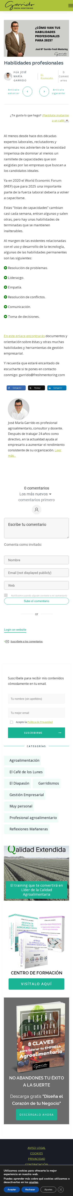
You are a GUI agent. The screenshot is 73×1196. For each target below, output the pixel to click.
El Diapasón (19, 783)
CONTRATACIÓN (36, 1164)
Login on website (15, 629)
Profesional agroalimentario (33, 817)
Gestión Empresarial (27, 794)
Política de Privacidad (40, 722)
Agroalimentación (24, 760)
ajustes (33, 1182)
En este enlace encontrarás (24, 336)
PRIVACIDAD (36, 1159)
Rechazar (30, 1189)
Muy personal (21, 806)
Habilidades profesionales (33, 63)
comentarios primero (36, 499)
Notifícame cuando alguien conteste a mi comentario (39, 595)
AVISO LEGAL (37, 1148)
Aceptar (12, 1189)
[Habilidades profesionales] (36, 38)
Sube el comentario (36, 601)
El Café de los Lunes (26, 771)
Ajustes (48, 1189)
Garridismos (48, 783)
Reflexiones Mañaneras (29, 829)
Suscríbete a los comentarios (27, 641)
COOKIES (36, 1153)
